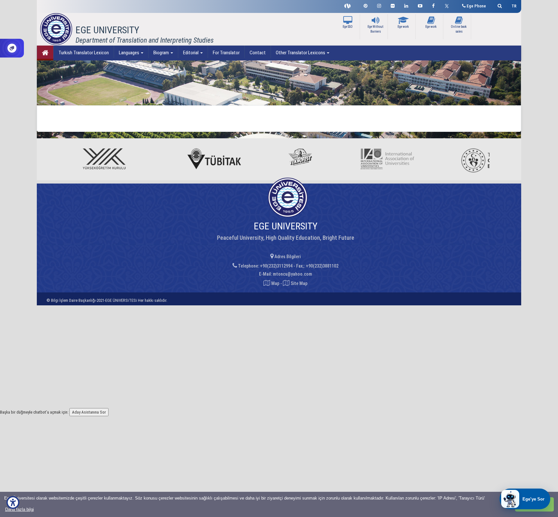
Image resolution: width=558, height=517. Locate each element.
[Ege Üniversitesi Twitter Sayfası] (448, 5)
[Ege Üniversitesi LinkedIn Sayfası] (406, 5)
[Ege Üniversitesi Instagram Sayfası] (379, 5)
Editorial (191, 53)
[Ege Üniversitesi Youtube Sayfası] (420, 5)
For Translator (226, 53)
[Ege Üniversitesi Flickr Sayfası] (392, 5)
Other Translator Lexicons (301, 53)
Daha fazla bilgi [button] (19, 509)
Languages (129, 53)
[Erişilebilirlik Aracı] (12, 502)
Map (275, 283)
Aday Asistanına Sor (89, 412)
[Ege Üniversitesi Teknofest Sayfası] (349, 5)
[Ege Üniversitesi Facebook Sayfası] (433, 5)
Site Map (298, 283)
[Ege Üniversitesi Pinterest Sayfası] (365, 5)
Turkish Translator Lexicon (83, 53)
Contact (258, 53)
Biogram (161, 53)
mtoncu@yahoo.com (292, 274)
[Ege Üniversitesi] (499, 5)
